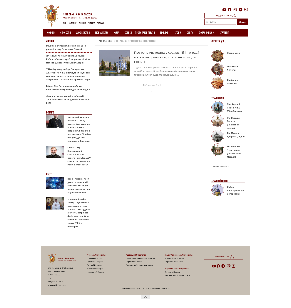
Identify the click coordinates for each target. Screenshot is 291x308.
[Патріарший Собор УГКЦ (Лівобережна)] (217, 108)
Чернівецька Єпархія (174, 262)
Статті (49, 174)
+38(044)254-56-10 (56, 282)
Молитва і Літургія (232, 68)
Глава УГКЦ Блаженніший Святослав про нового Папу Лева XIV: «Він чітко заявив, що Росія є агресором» (79, 156)
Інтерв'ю (50, 112)
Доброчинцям (206, 32)
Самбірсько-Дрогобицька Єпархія (140, 258)
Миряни (164, 32)
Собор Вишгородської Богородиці (235, 190)
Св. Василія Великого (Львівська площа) (233, 123)
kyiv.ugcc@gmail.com (56, 285)
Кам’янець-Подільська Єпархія (178, 275)
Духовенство (83, 32)
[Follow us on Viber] (246, 10)
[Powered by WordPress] (59, 302)
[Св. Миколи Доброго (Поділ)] (217, 136)
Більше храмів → (220, 166)
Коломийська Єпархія (174, 258)
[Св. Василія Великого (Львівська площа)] (217, 121)
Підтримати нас (224, 15)
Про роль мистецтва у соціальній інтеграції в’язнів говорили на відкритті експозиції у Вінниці (166, 57)
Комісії (128, 32)
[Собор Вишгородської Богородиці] (217, 190)
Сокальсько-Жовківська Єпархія (139, 265)
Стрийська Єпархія (134, 262)
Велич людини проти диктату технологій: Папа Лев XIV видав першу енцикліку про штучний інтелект (78, 186)
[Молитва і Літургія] (217, 70)
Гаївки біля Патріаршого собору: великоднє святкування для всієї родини (68, 88)
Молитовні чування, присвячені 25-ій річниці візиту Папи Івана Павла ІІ (66, 47)
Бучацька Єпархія (172, 272)
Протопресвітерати (145, 32)
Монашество (102, 32)
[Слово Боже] (217, 56)
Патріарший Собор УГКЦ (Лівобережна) (234, 107)
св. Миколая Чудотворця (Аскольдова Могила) (234, 151)
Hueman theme (83, 302)
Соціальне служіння (232, 82)
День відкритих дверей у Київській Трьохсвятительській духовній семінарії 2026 (68, 99)
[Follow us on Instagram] (235, 10)
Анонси (50, 41)
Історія (177, 32)
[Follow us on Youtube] (224, 10)
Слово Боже (233, 53)
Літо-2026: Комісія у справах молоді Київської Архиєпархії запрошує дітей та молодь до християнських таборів (68, 59)
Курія (116, 32)
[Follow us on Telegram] (240, 10)
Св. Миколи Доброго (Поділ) (236, 135)
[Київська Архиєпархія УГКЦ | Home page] (72, 16)
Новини (51, 32)
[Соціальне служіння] (217, 83)
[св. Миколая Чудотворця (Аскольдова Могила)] (217, 150)
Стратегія (224, 32)
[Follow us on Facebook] (229, 10)
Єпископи (65, 32)
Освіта (190, 32)
